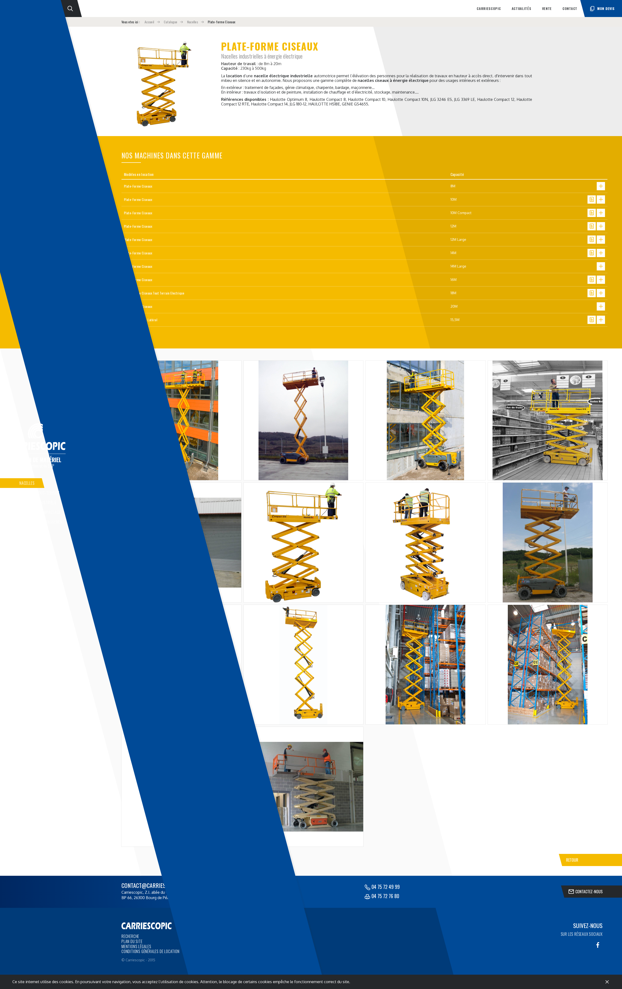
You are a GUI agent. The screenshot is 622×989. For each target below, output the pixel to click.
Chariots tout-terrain (39, 493)
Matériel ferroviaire (37, 561)
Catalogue (170, 21)
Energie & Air (30, 532)
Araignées (27, 551)
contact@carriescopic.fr (153, 885)
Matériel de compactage (40, 512)
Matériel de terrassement (41, 522)
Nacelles (27, 483)
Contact (569, 8)
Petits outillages (34, 541)
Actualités (521, 8)
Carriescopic (489, 8)
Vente (547, 8)
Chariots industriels (37, 502)
